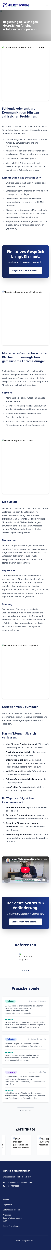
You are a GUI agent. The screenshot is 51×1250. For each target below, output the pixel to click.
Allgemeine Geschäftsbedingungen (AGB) (13, 1218)
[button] (22, 970)
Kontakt (6, 1199)
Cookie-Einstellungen (12, 1226)
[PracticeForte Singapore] (25, 959)
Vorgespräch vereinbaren (25, 270)
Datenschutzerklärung (12, 1210)
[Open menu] (47, 5)
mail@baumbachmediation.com (19, 1182)
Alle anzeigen (25, 1110)
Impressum (8, 1205)
